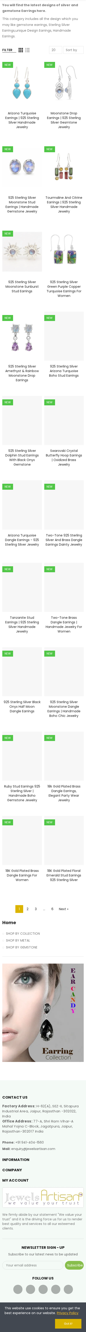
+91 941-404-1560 (29, 1142)
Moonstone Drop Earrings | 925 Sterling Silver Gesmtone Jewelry (64, 120)
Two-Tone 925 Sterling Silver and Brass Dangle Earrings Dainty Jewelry (64, 540)
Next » (63, 909)
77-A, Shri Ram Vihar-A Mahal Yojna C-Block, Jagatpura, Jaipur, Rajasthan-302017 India (37, 1126)
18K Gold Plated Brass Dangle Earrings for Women (22, 875)
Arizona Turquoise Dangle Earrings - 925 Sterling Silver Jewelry (22, 540)
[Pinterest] (55, 1289)
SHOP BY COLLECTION (23, 933)
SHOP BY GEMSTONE (21, 947)
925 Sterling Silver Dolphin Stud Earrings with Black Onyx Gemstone (22, 457)
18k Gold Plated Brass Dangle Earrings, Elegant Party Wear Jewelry (63, 793)
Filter (7, 50)
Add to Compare (30, 66)
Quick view (30, 84)
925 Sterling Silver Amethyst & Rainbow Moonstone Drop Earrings (22, 373)
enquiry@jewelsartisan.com (33, 1149)
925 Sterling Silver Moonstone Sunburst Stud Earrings (22, 286)
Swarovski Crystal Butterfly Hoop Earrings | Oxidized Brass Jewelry (64, 457)
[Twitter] (30, 1289)
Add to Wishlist (30, 75)
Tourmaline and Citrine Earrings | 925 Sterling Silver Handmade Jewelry (63, 204)
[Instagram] (68, 1289)
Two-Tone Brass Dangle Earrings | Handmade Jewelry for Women (64, 624)
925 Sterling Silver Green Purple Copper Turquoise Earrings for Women (64, 289)
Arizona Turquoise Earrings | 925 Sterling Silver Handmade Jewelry (22, 120)
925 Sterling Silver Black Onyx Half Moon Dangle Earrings (22, 706)
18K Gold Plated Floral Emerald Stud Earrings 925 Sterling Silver (64, 875)
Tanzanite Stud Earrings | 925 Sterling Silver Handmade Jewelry (22, 624)
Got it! (68, 1323)
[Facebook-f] (17, 1289)
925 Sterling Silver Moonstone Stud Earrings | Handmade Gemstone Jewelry (22, 204)
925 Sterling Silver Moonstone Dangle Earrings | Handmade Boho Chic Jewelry (63, 709)
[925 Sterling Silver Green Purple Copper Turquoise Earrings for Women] (64, 251)
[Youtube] (43, 1289)
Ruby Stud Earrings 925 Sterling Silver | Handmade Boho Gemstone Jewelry (22, 793)
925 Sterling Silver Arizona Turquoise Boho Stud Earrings (64, 371)
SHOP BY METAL (18, 940)
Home (9, 923)
